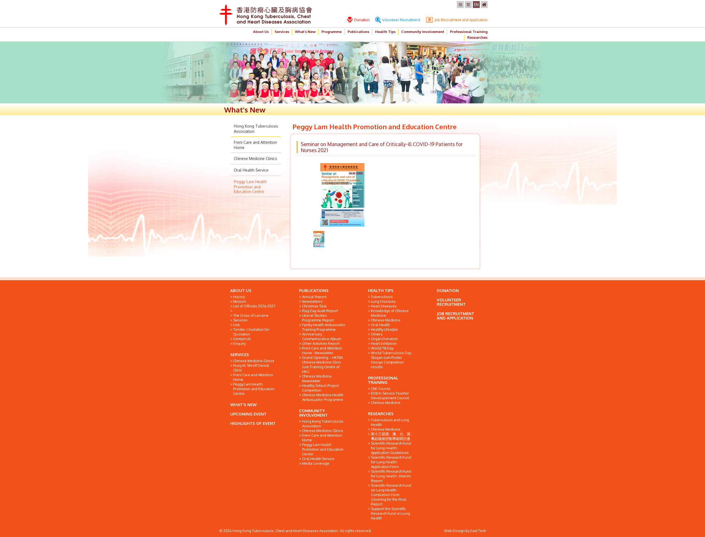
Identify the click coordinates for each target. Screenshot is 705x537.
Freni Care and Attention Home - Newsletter (322, 350)
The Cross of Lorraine (251, 315)
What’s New (305, 31)
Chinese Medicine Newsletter (317, 378)
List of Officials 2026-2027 (254, 306)
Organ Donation (384, 339)
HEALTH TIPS (381, 290)
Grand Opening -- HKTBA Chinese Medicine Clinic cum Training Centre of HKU (322, 364)
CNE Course (381, 388)
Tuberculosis (382, 296)
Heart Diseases (384, 306)
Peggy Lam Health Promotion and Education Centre (250, 186)
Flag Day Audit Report (320, 311)
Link (236, 325)
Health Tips (385, 31)
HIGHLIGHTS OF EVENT (253, 423)
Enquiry (239, 343)
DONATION (448, 290)
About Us (261, 31)
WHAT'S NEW (243, 404)
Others (377, 334)
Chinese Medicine (385, 320)
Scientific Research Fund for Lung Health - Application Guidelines (391, 448)
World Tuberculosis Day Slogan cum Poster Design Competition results (391, 360)
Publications (358, 31)
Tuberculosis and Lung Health (390, 422)
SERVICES (239, 354)
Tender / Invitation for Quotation (251, 331)
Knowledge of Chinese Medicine (390, 313)
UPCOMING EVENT (248, 414)
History (239, 296)
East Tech (478, 530)
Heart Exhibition (384, 343)
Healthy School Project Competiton (320, 387)
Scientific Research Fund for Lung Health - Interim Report (391, 476)
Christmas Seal (314, 306)
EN (476, 4)
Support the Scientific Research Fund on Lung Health (390, 513)
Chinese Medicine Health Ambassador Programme (322, 397)
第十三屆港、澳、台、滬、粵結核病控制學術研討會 (392, 436)
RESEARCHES (381, 413)
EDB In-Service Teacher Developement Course (390, 395)
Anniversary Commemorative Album (321, 336)
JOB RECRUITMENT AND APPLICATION (455, 316)
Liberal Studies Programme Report (318, 317)
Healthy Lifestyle (384, 329)
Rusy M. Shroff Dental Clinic (251, 367)
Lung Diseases (383, 301)
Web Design (454, 530)
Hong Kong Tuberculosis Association (322, 423)
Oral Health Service (251, 170)
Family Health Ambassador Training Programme (324, 327)
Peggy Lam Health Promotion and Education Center (322, 449)
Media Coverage (315, 463)
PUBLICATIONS (314, 290)
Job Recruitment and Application (461, 20)
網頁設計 (415, 530)
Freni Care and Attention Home (253, 377)
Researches (477, 37)
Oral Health (380, 325)
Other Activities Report (321, 343)
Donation (361, 20)
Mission (239, 301)
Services (282, 31)
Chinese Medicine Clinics (255, 158)
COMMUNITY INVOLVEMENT (313, 413)
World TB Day (382, 348)
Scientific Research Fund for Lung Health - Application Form (391, 462)
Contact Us (242, 339)
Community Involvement (422, 31)
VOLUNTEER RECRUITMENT (451, 302)
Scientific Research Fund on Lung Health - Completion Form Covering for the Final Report (391, 494)
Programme (331, 31)
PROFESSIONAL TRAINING (383, 380)
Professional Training (468, 31)
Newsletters (312, 301)
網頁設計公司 (433, 530)
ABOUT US (240, 290)
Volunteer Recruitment (400, 20)
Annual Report (314, 296)
